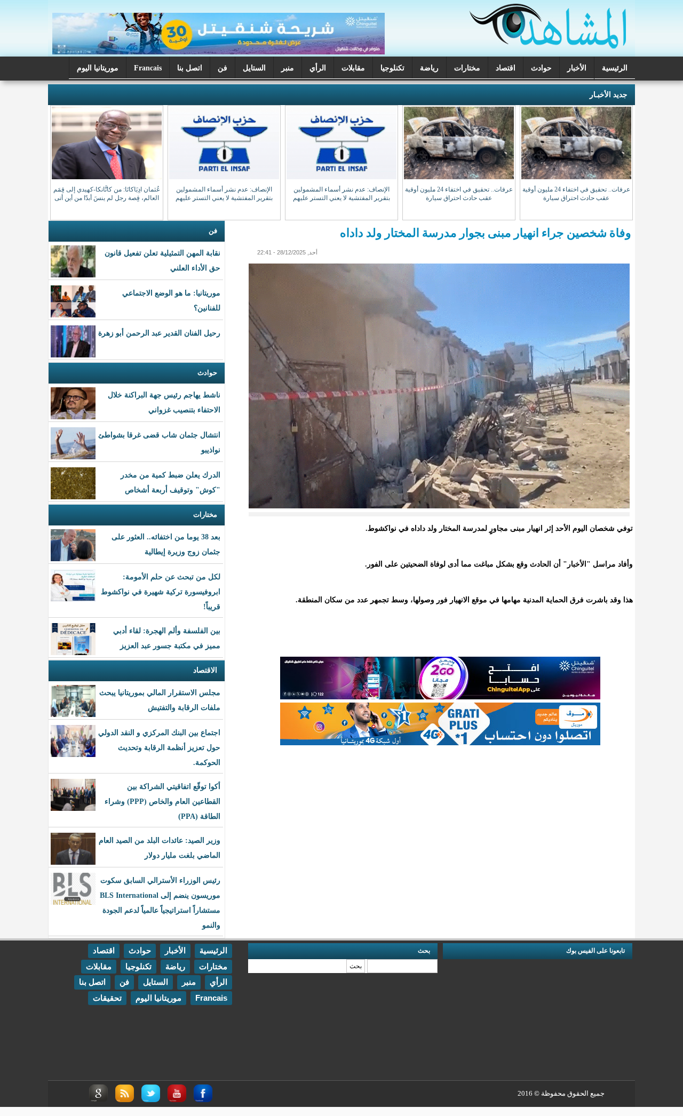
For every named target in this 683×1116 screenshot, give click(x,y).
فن (222, 68)
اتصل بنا (189, 68)
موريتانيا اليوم (97, 68)
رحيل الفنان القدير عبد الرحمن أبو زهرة (159, 333)
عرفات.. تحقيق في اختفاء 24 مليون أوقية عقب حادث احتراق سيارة (576, 194)
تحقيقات (107, 997)
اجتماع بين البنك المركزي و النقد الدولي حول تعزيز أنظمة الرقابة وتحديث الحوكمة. (159, 748)
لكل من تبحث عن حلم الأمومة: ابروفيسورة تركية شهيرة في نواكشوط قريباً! (160, 592)
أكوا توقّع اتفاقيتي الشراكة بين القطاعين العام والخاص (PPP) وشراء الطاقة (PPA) (162, 801)
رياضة (429, 68)
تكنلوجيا (392, 68)
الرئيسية (615, 68)
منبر (287, 68)
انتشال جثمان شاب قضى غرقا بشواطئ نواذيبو (159, 442)
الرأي (317, 68)
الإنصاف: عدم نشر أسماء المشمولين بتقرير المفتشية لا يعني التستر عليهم (341, 194)
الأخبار (576, 68)
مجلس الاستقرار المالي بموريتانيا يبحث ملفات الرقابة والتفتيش (159, 700)
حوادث (541, 68)
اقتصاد (505, 68)
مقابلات (353, 68)
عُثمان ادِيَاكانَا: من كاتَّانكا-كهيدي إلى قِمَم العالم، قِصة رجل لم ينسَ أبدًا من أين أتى (106, 194)
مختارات (467, 68)
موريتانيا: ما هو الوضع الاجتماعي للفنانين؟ (171, 300)
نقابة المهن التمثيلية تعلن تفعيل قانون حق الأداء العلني (162, 260)
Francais (148, 68)
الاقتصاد (205, 670)
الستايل (254, 68)
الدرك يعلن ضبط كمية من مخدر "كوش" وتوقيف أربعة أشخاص (170, 482)
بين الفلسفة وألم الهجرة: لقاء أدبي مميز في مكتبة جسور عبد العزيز (166, 638)
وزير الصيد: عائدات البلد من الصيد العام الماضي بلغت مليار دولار (159, 847)
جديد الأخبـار (609, 95)
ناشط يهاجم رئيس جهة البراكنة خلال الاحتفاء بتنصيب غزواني (164, 402)
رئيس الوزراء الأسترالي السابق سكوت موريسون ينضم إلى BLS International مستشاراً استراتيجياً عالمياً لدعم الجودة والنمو (160, 902)
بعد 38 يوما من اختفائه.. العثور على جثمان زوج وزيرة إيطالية (166, 544)
